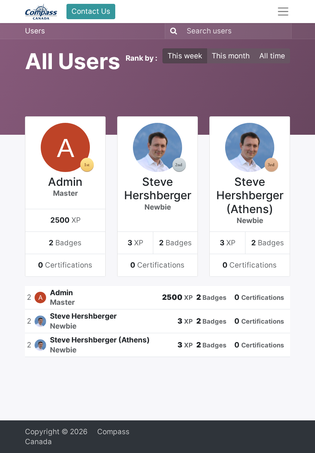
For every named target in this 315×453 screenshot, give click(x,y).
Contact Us (90, 11)
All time (272, 55)
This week (184, 55)
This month (231, 55)
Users (35, 30)
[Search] (172, 31)
